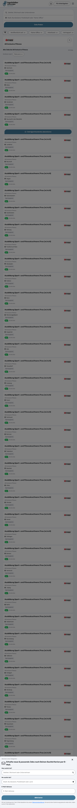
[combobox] (37, 772)
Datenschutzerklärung (38, 802)
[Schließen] (72, 759)
